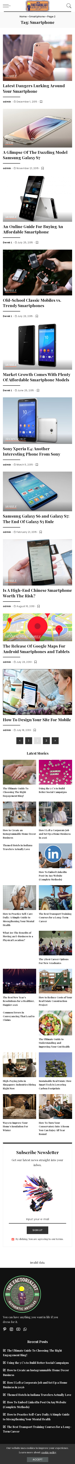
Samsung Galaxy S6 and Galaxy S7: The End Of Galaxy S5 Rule (36, 518)
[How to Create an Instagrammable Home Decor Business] (19, 813)
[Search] (68, 5)
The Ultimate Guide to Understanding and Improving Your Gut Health (54, 1043)
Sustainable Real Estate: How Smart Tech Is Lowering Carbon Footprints (55, 1084)
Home (23, 16)
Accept (37, 1459)
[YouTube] (18, 1329)
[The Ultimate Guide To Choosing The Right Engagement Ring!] (19, 772)
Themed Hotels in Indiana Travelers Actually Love (39, 1395)
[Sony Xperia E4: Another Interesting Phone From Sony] (37, 420)
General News (16, 636)
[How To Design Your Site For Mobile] (37, 691)
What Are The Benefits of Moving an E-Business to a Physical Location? (18, 936)
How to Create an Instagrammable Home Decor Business (19, 834)
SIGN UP (37, 1230)
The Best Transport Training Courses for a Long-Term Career (55, 917)
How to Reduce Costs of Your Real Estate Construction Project (55, 1001)
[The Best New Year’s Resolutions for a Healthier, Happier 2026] (19, 980)
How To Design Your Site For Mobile (37, 719)
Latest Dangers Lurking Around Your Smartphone (34, 88)
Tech (9, 143)
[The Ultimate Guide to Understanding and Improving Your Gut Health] (55, 1022)
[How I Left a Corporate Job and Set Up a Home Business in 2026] (55, 813)
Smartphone (37, 16)
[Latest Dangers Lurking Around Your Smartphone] (37, 57)
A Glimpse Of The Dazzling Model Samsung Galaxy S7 (35, 154)
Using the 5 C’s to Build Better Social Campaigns (38, 1363)
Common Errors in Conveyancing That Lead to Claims (19, 1016)
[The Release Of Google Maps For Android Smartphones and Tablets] (37, 627)
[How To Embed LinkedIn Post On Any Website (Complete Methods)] (55, 855)
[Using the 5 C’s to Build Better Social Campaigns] (55, 772)
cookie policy (48, 1452)
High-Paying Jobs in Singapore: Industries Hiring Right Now (19, 1084)
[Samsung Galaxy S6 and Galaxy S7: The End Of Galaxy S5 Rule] (37, 491)
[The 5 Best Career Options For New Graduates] (55, 943)
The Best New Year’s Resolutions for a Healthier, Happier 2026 (18, 1001)
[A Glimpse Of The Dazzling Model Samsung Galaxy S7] (37, 128)
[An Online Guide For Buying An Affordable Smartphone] (37, 198)
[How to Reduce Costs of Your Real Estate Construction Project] (55, 980)
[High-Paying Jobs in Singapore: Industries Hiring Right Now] (19, 1064)
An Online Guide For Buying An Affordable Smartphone (33, 229)
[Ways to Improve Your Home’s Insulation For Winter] (19, 1106)
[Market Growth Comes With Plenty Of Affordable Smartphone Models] (37, 346)
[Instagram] (11, 1329)
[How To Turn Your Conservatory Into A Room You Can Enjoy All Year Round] (55, 1106)
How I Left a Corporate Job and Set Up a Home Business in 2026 (55, 834)
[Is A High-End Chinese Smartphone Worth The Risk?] (37, 562)
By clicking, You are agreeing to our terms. (39, 1239)
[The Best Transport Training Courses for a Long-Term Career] (55, 897)
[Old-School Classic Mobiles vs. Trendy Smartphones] (37, 272)
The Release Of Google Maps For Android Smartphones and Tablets (36, 648)
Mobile (11, 76)
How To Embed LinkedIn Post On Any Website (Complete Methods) (53, 875)
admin (7, 102)
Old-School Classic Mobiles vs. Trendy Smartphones (32, 302)
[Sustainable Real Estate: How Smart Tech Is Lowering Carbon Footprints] (55, 1064)
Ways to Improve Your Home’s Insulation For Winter (15, 1126)
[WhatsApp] (25, 1329)
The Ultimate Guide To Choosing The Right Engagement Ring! (15, 792)
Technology (15, 439)
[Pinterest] (5, 1329)
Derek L (7, 242)
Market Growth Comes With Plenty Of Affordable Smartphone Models (36, 377)
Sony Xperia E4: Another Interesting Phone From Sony (31, 451)
